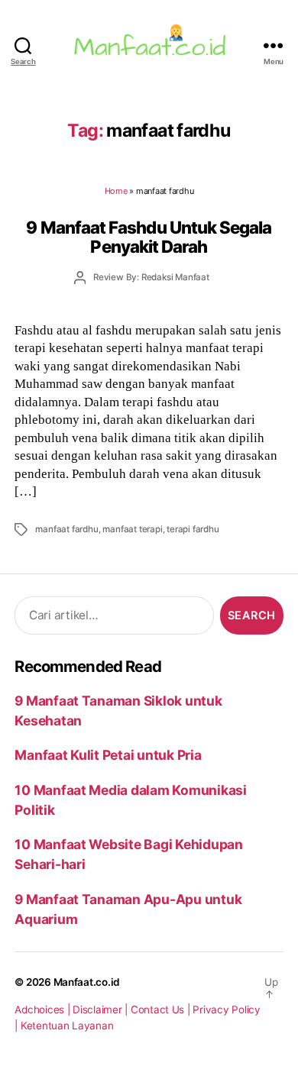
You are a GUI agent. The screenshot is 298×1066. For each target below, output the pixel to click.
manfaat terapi (132, 529)
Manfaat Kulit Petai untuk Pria (108, 755)
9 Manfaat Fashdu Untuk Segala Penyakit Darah (148, 237)
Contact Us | (162, 1009)
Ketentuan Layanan (67, 1025)
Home (116, 191)
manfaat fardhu (66, 529)
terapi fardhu (193, 529)
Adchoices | (44, 1009)
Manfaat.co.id (87, 982)
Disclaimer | (102, 1009)
